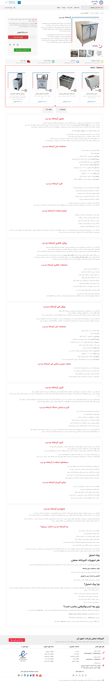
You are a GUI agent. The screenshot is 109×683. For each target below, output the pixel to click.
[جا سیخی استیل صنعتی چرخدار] (67, 82)
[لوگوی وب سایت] (96, 2)
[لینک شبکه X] (82, 675)
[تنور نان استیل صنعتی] (91, 82)
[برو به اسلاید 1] (55, 105)
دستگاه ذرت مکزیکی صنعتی (42, 94)
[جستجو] (19, 2)
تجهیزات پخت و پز (49, 659)
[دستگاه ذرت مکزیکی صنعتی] (42, 82)
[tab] (61, 110)
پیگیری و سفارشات (74, 656)
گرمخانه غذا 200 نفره (20, 23)
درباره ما (77, 651)
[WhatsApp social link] (76, 675)
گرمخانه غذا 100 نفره (29, 23)
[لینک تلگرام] (73, 675)
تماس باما (76, 654)
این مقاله (63, 621)
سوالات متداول (75, 661)
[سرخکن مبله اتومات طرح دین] (17, 82)
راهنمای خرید (76, 659)
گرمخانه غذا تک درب (32, 26)
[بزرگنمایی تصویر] (99, 45)
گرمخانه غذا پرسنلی (22, 25)
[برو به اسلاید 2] (53, 105)
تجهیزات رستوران (18, 19)
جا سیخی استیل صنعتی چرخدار (67, 94)
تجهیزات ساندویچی (49, 656)
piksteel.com (91, 617)
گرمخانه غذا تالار (13, 25)
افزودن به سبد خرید (18, 37)
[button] (18, 45)
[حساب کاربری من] (14, 7)
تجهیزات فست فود (38, 97)
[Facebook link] (85, 675)
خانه (102, 13)
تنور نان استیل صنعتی (91, 94)
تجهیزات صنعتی (31, 21)
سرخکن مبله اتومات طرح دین (17, 94)
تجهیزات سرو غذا (94, 13)
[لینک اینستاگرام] (79, 675)
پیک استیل (40, 610)
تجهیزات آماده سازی (27, 19)
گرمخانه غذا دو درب (23, 26)
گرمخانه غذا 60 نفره (30, 25)
